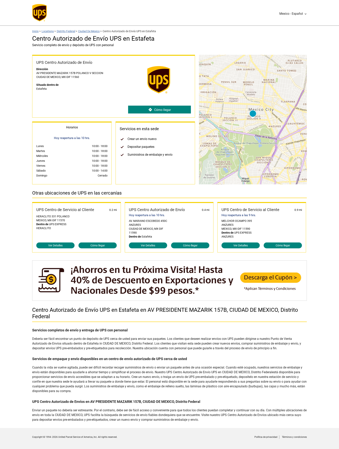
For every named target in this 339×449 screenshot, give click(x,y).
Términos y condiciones (294, 437)
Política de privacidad (265, 437)
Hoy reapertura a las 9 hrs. (238, 215)
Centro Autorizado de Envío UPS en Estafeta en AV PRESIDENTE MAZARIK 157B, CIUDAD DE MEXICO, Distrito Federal (165, 313)
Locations (48, 31)
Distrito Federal (66, 31)
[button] (293, 14)
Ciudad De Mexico (89, 31)
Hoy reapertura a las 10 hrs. (147, 215)
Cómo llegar (162, 110)
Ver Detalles (55, 245)
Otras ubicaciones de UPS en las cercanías (77, 193)
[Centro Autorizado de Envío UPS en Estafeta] (169, 299)
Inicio (35, 31)
